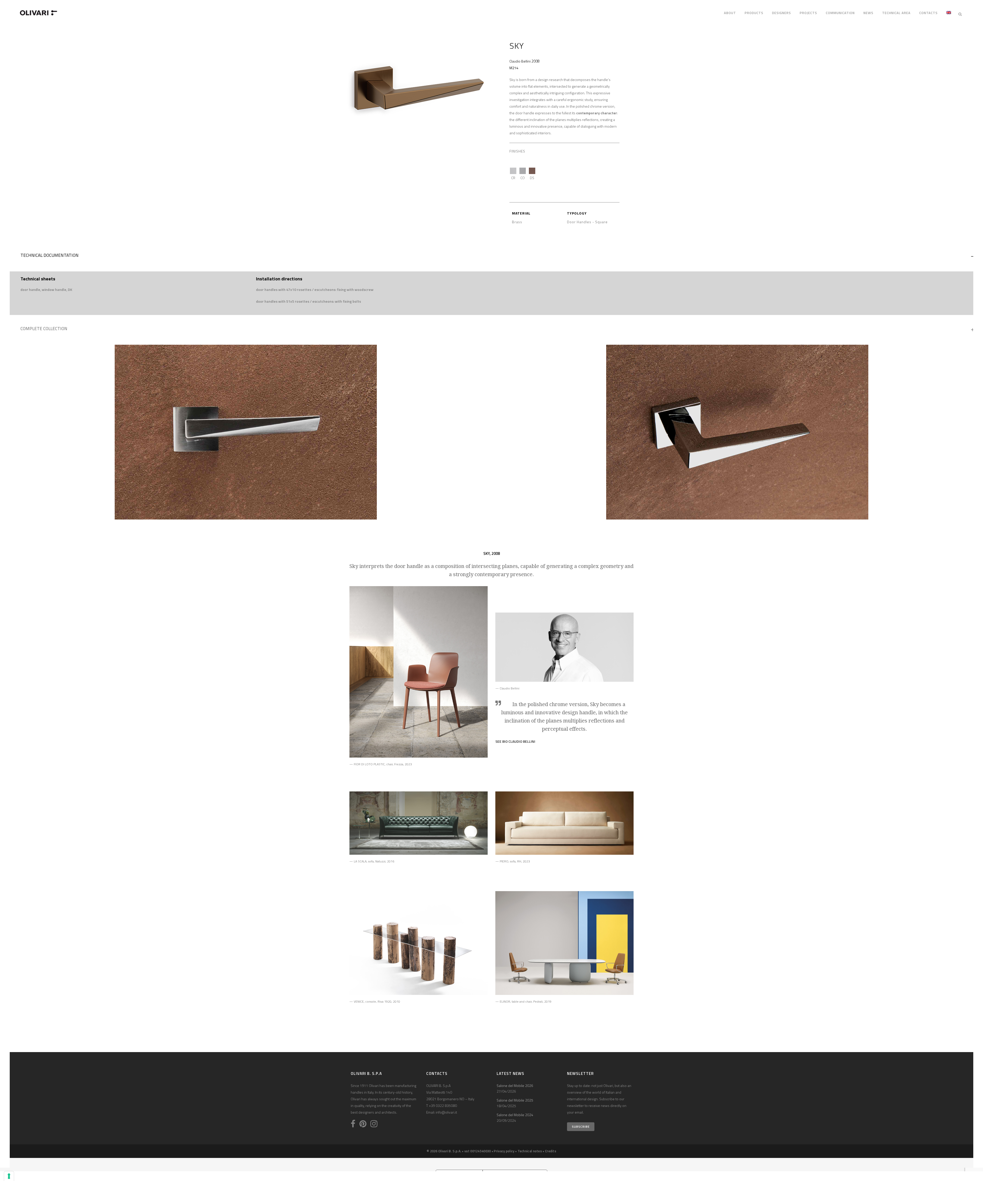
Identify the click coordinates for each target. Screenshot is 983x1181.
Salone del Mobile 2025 (515, 1100)
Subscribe (581, 1126)
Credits (550, 1151)
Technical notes (530, 1151)
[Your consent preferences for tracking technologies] (9, 1176)
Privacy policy (504, 1151)
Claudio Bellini (520, 61)
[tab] (491, 256)
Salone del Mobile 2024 (515, 1114)
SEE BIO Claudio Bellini (515, 741)
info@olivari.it (446, 1112)
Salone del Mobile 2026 (515, 1085)
